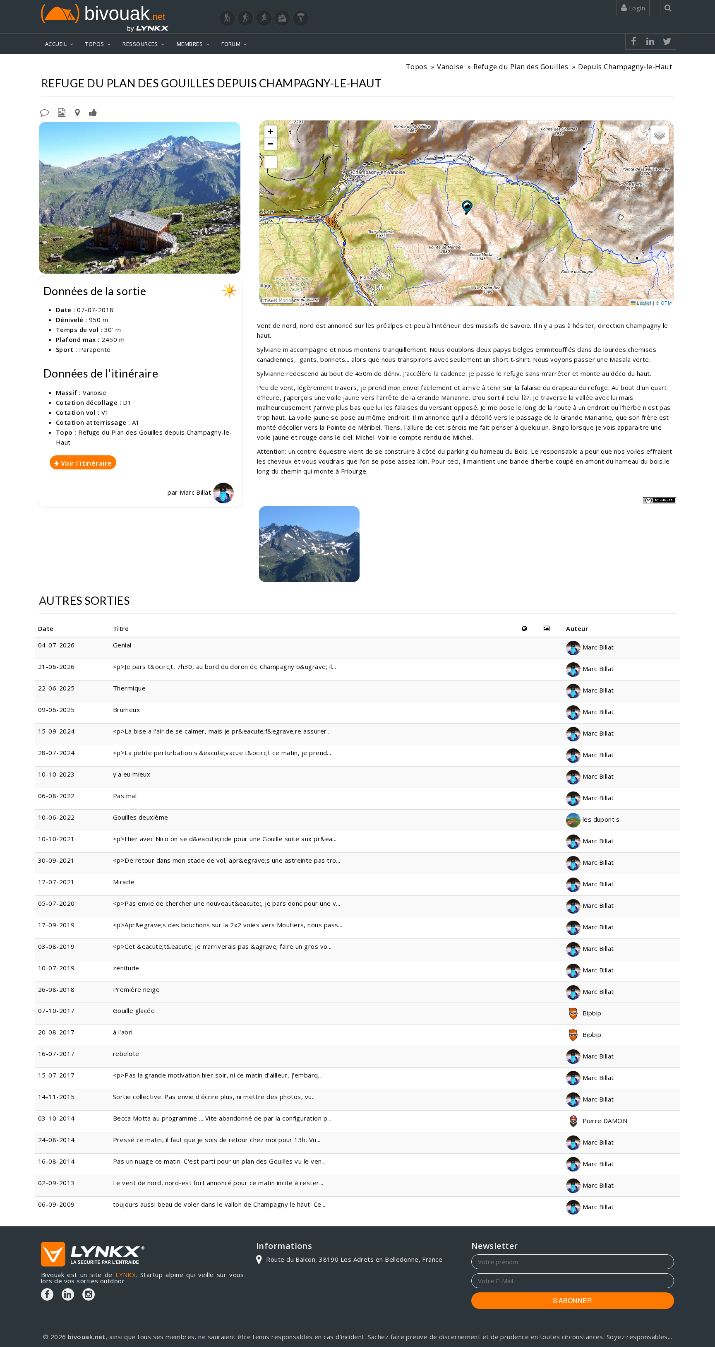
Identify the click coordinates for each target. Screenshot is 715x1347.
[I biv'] (93, 111)
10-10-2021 (56, 839)
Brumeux (126, 709)
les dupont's (600, 819)
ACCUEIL (56, 44)
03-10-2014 (56, 1118)
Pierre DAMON (604, 1120)
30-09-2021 (56, 860)
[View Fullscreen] (270, 162)
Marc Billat (196, 492)
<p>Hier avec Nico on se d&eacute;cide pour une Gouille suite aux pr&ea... (225, 839)
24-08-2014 (56, 1139)
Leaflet (644, 302)
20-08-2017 (56, 1032)
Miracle (123, 882)
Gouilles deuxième (140, 817)
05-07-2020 (56, 903)
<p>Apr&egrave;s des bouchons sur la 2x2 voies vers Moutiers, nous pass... (228, 925)
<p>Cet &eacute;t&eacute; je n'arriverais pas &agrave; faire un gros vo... (222, 946)
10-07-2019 (56, 968)
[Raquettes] (245, 18)
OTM (666, 302)
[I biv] (46, 130)
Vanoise (450, 66)
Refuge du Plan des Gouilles (520, 66)
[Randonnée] (227, 18)
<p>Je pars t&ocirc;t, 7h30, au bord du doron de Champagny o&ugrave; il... (224, 666)
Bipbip (591, 1013)
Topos (416, 66)
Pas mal (125, 795)
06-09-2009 (56, 1204)
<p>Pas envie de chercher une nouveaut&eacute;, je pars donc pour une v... (227, 903)
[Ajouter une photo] (62, 111)
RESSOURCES (140, 44)
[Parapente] (301, 18)
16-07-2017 (56, 1053)
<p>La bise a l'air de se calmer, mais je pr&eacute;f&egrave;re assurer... (222, 731)
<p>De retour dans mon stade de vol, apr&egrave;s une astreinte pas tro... (227, 860)
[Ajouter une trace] (77, 111)
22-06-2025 (56, 688)
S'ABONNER (572, 1300)
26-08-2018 (56, 989)
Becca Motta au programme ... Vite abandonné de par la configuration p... (222, 1118)
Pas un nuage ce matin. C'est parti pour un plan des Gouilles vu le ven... (219, 1161)
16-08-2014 (56, 1161)
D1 (127, 402)
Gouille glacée (134, 1010)
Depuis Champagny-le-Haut (625, 66)
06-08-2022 (56, 795)
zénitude (126, 968)
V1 (105, 412)
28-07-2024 (56, 752)
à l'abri (123, 1032)
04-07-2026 (56, 645)
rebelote (126, 1053)
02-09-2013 (56, 1183)
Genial (122, 645)
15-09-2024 (56, 731)
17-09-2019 (56, 925)
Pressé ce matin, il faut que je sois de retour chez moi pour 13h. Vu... (217, 1139)
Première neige (136, 989)
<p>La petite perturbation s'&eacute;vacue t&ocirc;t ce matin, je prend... (222, 752)
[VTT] (282, 18)
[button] (466, 206)
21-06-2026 (56, 666)
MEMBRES (190, 44)
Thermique (129, 688)
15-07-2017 (56, 1075)
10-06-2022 (56, 817)
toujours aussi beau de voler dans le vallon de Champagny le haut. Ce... (219, 1204)
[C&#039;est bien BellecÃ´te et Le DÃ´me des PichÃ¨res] (309, 544)
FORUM (230, 44)
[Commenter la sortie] (44, 111)
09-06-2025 (56, 709)
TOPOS (94, 44)
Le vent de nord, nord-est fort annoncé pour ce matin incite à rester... (218, 1183)
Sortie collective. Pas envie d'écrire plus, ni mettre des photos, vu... (214, 1096)
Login (636, 8)
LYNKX (125, 1274)
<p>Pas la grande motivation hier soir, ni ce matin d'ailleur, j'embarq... (217, 1075)
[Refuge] (139, 198)
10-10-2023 (56, 774)
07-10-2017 (56, 1010)
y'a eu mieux (131, 774)
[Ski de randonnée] (264, 18)
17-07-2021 (56, 882)
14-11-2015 (56, 1096)
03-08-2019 (56, 946)
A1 (136, 422)
